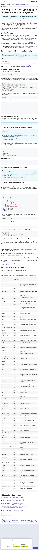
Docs (2, 528)
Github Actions (29, 247)
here (3, 56)
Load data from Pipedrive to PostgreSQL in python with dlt (12, 510)
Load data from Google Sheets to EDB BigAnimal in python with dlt (14, 503)
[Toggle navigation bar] (1, 1)
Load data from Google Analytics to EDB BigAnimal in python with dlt (14, 506)
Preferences (8, 546)
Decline (16, 546)
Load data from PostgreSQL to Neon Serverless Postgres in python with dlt (15, 509)
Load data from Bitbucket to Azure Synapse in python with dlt (13, 500)
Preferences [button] (23, 544)
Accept (24, 546)
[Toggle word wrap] (35, 83)
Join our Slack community (6, 18)
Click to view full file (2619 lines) (8, 123)
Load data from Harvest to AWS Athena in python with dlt (12, 501)
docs (34, 242)
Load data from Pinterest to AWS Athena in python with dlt (12, 497)
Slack (2, 535)
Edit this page (4, 514)
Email (2, 536)
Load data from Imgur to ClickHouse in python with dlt (12, 507)
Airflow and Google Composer (30, 249)
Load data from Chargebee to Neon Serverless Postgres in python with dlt (15, 499)
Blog (1, 529)
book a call (14, 18)
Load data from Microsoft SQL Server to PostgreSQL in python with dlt (15, 504)
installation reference (27, 66)
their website (4, 29)
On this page (3, 6)
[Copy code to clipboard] (37, 74)
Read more (30, 39)
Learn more (35, 36)
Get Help (35, 548)
